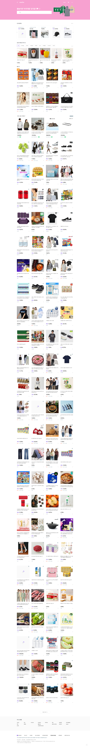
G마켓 (54, 45)
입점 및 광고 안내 (67, 735)
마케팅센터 (60, 735)
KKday (67, 724)
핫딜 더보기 (45, 712)
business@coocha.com (51, 741)
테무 (52, 722)
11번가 (27, 45)
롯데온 (36, 45)
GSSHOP (39, 722)
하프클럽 (44, 45)
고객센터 (31, 735)
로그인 (64, 2)
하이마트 (46, 722)
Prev (17, 32)
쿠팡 (18, 45)
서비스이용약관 (37, 735)
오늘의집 (31, 45)
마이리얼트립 (68, 722)
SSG (40, 45)
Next (73, 32)
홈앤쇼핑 (39, 724)
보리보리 (60, 724)
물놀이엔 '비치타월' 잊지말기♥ (27, 9)
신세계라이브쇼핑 (40, 725)
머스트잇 (32, 722)
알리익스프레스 (54, 724)
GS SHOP (49, 45)
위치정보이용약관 (45, 735)
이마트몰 (22, 45)
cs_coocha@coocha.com (38, 741)
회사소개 (25, 735)
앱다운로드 (20, 735)
